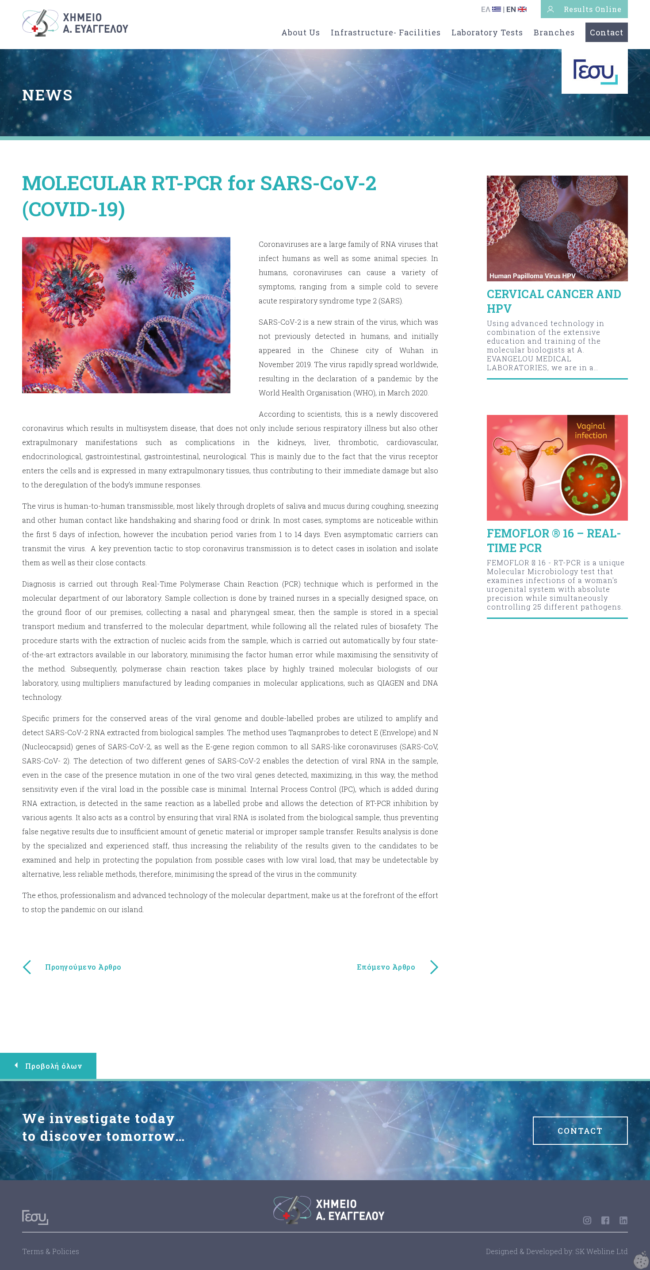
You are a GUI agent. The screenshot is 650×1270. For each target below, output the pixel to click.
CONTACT (580, 1130)
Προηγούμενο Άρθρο (83, 966)
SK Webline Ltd (601, 1251)
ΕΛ (486, 9)
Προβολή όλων (53, 1065)
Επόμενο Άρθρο (386, 966)
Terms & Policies (50, 1251)
